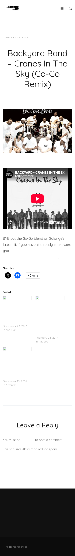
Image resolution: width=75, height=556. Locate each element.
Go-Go (65, 37)
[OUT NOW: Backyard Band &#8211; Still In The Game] (17, 304)
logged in (27, 440)
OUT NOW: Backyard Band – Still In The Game (16, 318)
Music (36, 41)
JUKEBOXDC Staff (44, 37)
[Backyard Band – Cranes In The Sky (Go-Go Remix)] (37, 130)
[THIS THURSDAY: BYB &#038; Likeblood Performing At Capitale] (17, 355)
